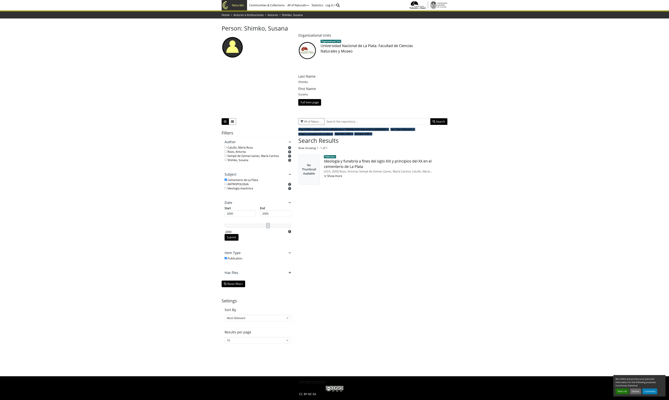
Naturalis (238, 5)
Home (226, 15)
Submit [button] (231, 237)
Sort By (230, 310)
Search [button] (440, 121)
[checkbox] (226, 147)
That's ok (622, 391)
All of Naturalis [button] (297, 5)
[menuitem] (298, 5)
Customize (649, 391)
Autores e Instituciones (248, 15)
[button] (338, 5)
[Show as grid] (232, 121)
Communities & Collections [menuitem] (267, 5)
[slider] (267, 225)
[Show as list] (225, 121)
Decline (635, 391)
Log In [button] (330, 5)
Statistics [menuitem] (317, 5)
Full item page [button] (310, 102)
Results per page (238, 332)
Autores (273, 15)
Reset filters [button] (235, 284)
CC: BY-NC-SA (307, 394)
